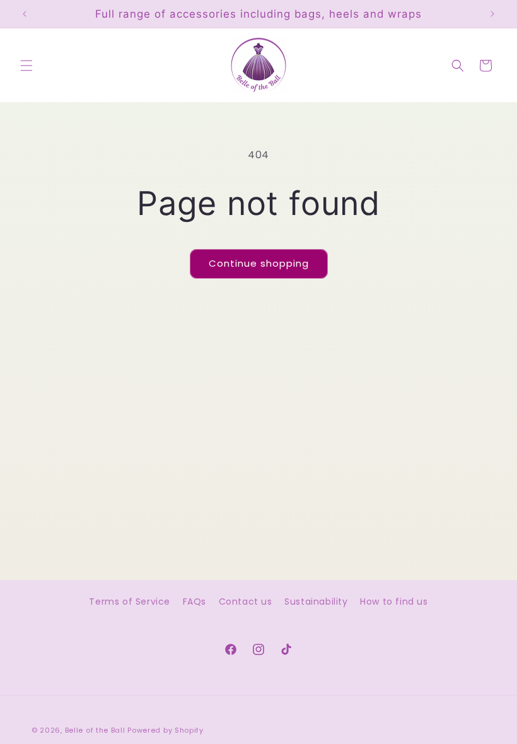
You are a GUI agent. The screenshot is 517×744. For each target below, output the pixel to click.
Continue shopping (259, 263)
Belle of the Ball (95, 730)
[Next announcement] (492, 14)
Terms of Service (129, 601)
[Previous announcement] (24, 14)
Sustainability (315, 601)
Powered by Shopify (165, 730)
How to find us (393, 601)
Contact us (245, 601)
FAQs (194, 601)
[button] (26, 65)
